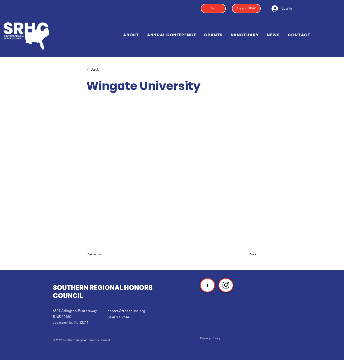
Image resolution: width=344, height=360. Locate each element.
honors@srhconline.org (126, 310)
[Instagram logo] (225, 285)
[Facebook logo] (207, 285)
